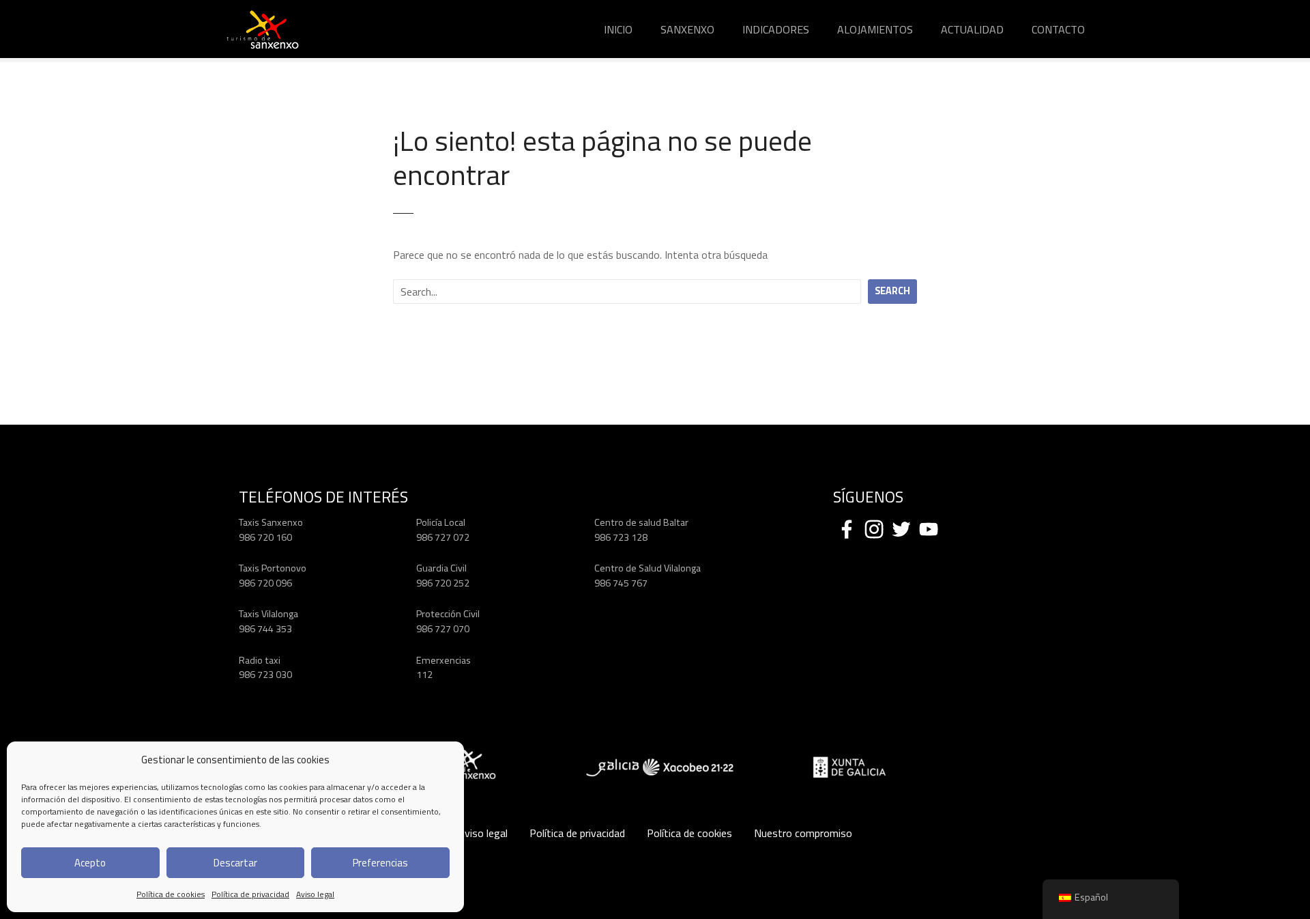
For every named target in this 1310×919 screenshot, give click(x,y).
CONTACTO (1058, 29)
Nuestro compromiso (803, 833)
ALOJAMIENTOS (875, 29)
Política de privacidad (250, 894)
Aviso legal (315, 894)
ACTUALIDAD (972, 29)
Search (892, 290)
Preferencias (380, 863)
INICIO (618, 29)
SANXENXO (687, 29)
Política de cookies (170, 894)
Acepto (90, 863)
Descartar (235, 863)
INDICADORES (775, 29)
